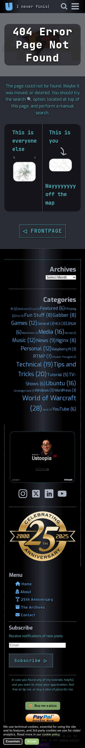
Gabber (64, 315)
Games (24, 323)
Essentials (13, 741)
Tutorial (57, 374)
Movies (70, 332)
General (46, 323)
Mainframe (30, 332)
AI (14, 309)
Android (24, 308)
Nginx (66, 340)
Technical (34, 364)
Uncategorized (24, 390)
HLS (60, 323)
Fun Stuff (38, 315)
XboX (47, 409)
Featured (52, 308)
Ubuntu (61, 383)
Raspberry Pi (64, 349)
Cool (35, 308)
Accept (31, 741)
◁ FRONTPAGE (42, 231)
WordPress (65, 390)
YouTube (64, 409)
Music (24, 340)
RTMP (42, 356)
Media (51, 331)
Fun (20, 315)
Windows (44, 390)
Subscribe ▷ (31, 660)
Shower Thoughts (64, 356)
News (46, 340)
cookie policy (51, 734)
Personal (36, 348)
